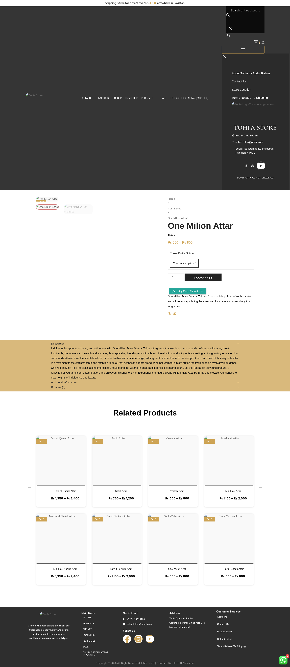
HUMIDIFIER (132, 98)
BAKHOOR (103, 98)
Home (171, 199)
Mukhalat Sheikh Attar (65, 568)
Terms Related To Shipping (231, 646)
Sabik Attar (121, 491)
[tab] (145, 343)
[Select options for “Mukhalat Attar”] (229, 467)
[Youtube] (261, 165)
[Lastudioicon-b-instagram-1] (252, 165)
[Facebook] (127, 639)
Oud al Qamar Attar (65, 491)
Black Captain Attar (233, 568)
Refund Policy (224, 639)
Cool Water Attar (177, 568)
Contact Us (223, 624)
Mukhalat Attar (233, 491)
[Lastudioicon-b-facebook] (246, 165)
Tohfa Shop (174, 208)
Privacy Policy (224, 631)
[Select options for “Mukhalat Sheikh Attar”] (61, 545)
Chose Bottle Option (182, 253)
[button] (88, 98)
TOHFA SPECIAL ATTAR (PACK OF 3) (189, 98)
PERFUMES (147, 98)
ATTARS (86, 98)
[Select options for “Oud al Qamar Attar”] (61, 467)
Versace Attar (177, 491)
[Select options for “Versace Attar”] (173, 467)
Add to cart (203, 278)
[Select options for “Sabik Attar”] (117, 467)
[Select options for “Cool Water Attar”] (173, 545)
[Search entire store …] (228, 36)
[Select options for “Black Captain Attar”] (229, 545)
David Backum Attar (121, 568)
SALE (163, 98)
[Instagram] (138, 639)
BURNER (117, 98)
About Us (222, 616)
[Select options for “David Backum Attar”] (117, 545)
